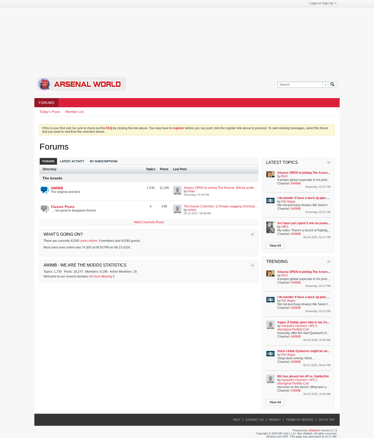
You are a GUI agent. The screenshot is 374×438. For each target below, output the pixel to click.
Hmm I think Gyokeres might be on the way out (310, 351)
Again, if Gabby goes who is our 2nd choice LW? (311, 322)
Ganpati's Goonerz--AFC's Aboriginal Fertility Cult (297, 327)
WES (284, 227)
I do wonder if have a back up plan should (306, 198)
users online (88, 241)
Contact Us (255, 419)
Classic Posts (63, 207)
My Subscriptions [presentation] (104, 161)
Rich (284, 176)
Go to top (327, 419)
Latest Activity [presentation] (72, 161)
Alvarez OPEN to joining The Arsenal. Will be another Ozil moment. (230, 188)
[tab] (48, 161)
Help (236, 419)
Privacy (275, 419)
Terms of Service (299, 419)
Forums (46, 103)
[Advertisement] (187, 39)
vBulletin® (314, 430)
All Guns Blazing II (101, 276)
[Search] (332, 85)
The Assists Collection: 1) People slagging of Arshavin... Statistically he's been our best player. (248, 206)
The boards (52, 178)
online (192, 210)
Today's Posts (49, 112)
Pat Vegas (288, 201)
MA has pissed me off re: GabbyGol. (303, 376)
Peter (191, 191)
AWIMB (57, 188)
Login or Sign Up (321, 3)
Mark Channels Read (149, 222)
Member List (74, 112)
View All (275, 245)
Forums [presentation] (48, 161)
